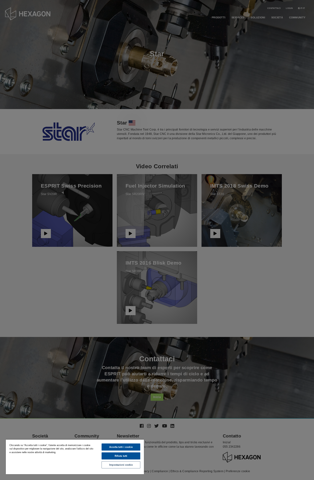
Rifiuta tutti (121, 456)
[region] (75, 456)
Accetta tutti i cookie (121, 447)
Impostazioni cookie (120, 464)
